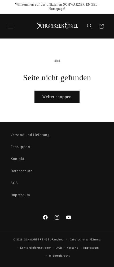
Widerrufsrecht (59, 255)
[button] (10, 26)
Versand (72, 247)
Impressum (20, 194)
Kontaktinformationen (35, 247)
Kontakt (17, 158)
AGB (14, 182)
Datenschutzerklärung (85, 239)
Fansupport (21, 146)
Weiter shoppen (57, 96)
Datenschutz (21, 170)
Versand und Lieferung (30, 134)
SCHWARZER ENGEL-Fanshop (44, 239)
